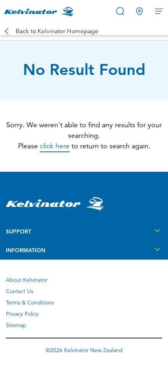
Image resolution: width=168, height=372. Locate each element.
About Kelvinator (27, 279)
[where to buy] (140, 10)
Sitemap (16, 325)
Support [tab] (18, 231)
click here (55, 146)
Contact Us (19, 291)
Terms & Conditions (30, 302)
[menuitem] (40, 11)
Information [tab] (25, 250)
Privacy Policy (22, 313)
